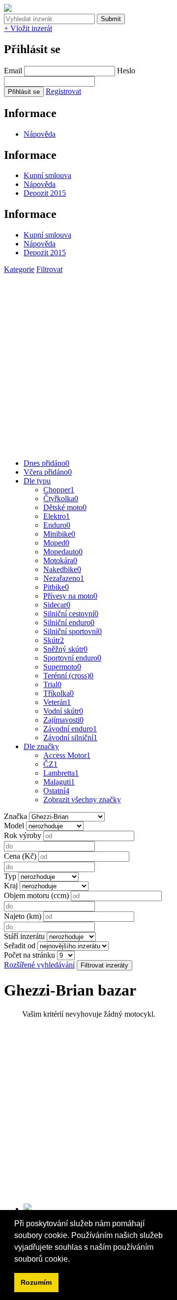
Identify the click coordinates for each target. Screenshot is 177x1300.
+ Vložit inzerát (28, 28)
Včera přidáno (48, 472)
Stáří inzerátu (24, 936)
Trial (52, 684)
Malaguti (59, 782)
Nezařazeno (63, 578)
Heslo (126, 70)
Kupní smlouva (47, 175)
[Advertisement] (88, 362)
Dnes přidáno (46, 463)
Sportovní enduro (72, 658)
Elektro (56, 516)
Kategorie (19, 269)
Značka (15, 816)
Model (14, 825)
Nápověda (40, 134)
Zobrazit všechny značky (82, 799)
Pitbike (56, 587)
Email (13, 70)
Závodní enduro (70, 729)
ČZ (50, 764)
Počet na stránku (29, 955)
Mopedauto (63, 551)
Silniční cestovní (70, 613)
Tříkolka (58, 693)
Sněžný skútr (65, 649)
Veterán (57, 702)
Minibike (59, 534)
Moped (56, 543)
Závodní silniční (70, 737)
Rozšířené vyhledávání (39, 965)
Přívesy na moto (70, 596)
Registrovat (63, 91)
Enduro (56, 525)
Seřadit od (19, 945)
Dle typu (37, 481)
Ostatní (56, 790)
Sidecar (56, 605)
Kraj (11, 885)
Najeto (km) (22, 916)
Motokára (60, 560)
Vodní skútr (63, 711)
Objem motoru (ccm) (36, 895)
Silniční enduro (68, 622)
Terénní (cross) (68, 675)
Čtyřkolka (60, 498)
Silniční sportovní (72, 631)
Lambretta (61, 773)
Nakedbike (62, 569)
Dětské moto (65, 507)
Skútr (53, 640)
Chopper (58, 489)
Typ (10, 876)
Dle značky (41, 746)
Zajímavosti (63, 720)
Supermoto (62, 667)
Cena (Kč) (20, 856)
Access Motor (66, 755)
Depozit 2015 (45, 193)
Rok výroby (22, 835)
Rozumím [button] (36, 1282)
